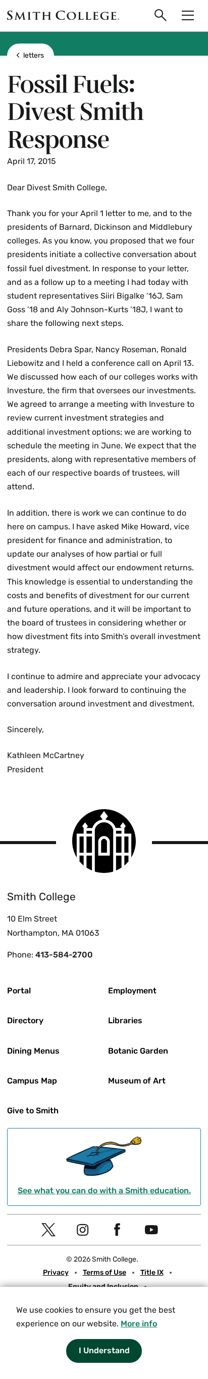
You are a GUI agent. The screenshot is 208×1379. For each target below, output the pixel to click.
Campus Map (32, 1080)
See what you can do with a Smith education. (104, 1190)
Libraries (125, 1020)
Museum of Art (137, 1080)
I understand (104, 1350)
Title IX (152, 1272)
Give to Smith (33, 1110)
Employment (132, 990)
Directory (25, 1020)
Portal (19, 990)
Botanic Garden (138, 1051)
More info (139, 1323)
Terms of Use (104, 1272)
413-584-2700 (64, 954)
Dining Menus (33, 1051)
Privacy (56, 1272)
